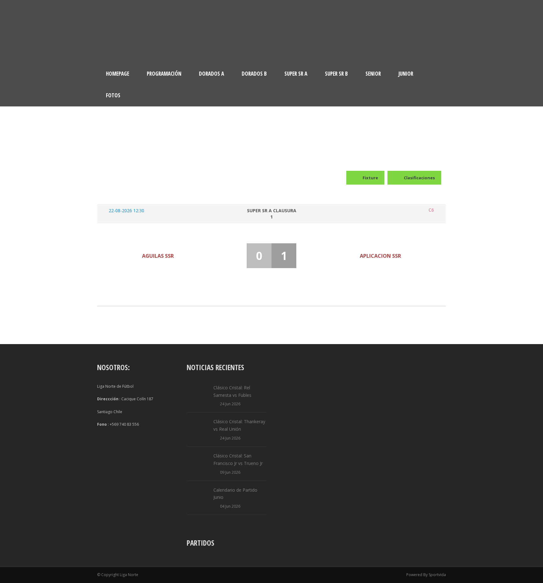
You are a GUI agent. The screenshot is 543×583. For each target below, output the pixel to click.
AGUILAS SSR (158, 255)
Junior (405, 73)
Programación (164, 73)
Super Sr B (336, 73)
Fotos (113, 95)
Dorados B (254, 73)
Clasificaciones (419, 178)
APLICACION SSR (380, 255)
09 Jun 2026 (230, 472)
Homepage (117, 73)
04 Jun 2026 (230, 506)
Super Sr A (295, 73)
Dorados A (211, 73)
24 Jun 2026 (230, 404)
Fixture (370, 178)
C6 (431, 210)
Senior (373, 73)
